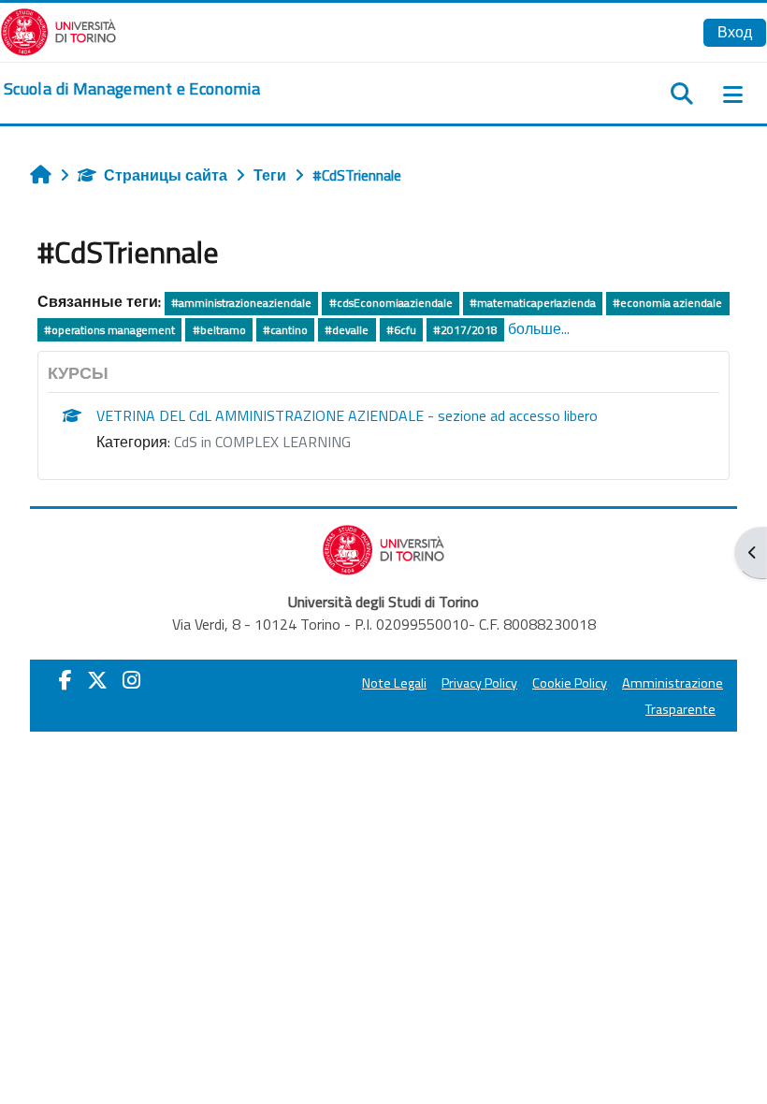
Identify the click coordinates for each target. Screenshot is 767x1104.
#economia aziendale (667, 303)
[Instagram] (131, 680)
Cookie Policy (569, 683)
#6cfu (401, 330)
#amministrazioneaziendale (241, 303)
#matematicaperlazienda (533, 303)
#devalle (347, 330)
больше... (539, 328)
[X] (97, 680)
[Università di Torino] (58, 30)
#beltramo (219, 330)
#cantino (285, 330)
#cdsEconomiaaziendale (391, 303)
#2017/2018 (465, 330)
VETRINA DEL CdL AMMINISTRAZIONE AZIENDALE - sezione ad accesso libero (347, 415)
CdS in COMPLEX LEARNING (262, 441)
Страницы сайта (165, 175)
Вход (734, 32)
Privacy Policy (479, 683)
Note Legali (394, 683)
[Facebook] (65, 680)
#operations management (109, 330)
